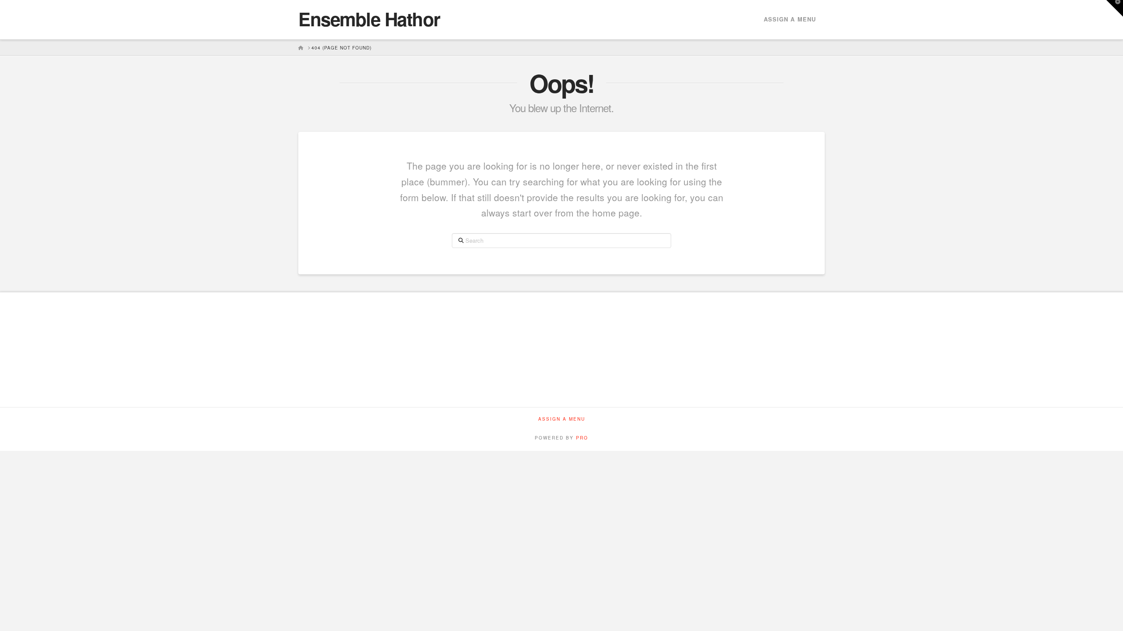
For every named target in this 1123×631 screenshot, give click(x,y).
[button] (1114, 8)
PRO (582, 438)
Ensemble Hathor (369, 19)
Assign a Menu (790, 19)
